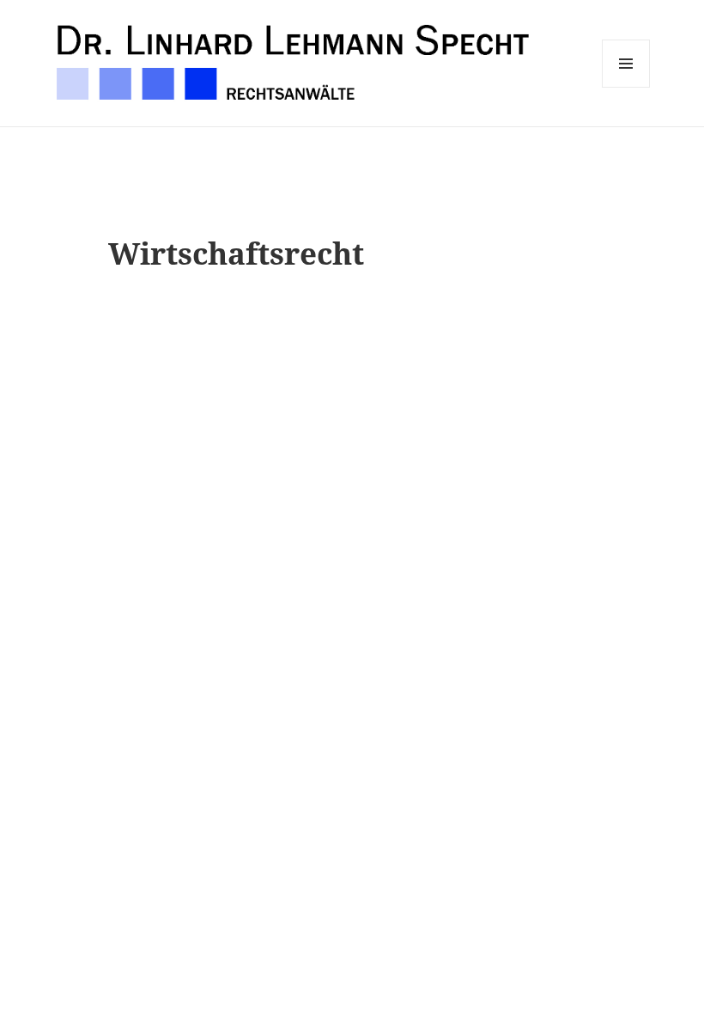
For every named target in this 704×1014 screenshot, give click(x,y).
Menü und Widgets (626, 87)
